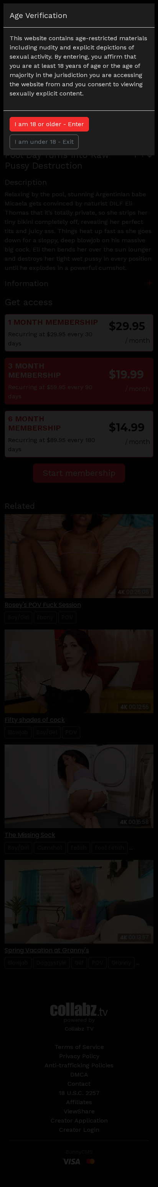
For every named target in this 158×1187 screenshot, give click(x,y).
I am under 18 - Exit (44, 141)
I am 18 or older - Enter (49, 124)
